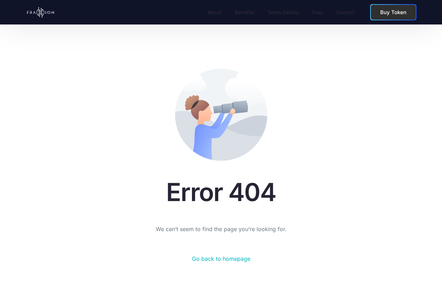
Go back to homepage (221, 258)
